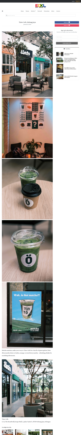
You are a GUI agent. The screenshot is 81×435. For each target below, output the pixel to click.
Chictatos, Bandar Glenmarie (68, 54)
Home (22, 11)
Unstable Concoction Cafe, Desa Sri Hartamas (70, 68)
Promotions (46, 11)
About (52, 11)
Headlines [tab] (67, 48)
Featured (40, 11)
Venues (27, 11)
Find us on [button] (66, 22)
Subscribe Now (67, 43)
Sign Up (78, 1)
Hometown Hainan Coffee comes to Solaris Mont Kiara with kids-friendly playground (70, 60)
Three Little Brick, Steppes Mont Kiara (70, 77)
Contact (58, 11)
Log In (73, 1)
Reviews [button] (33, 11)
